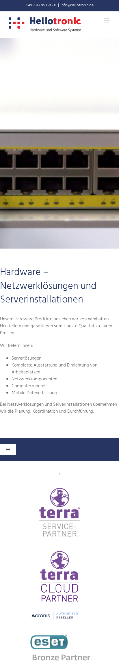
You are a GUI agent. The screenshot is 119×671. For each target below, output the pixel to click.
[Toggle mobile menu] (107, 20)
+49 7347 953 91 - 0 (41, 5)
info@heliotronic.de (77, 5)
